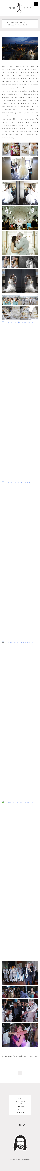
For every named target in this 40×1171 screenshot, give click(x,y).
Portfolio (20, 1101)
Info (20, 1104)
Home (20, 1098)
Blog (20, 1109)
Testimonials (20, 1106)
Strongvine (25, 1159)
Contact (20, 1112)
